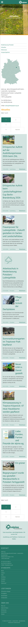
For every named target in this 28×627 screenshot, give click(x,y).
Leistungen (6, 588)
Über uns (5, 603)
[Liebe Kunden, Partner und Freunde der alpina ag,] (8, 434)
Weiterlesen (22, 169)
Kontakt (5, 548)
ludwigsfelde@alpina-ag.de (12, 105)
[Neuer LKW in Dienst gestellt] (8, 367)
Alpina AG (14, 527)
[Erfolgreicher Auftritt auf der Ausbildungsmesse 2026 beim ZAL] (8, 140)
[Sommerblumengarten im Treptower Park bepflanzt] (8, 331)
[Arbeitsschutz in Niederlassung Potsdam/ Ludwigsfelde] (8, 260)
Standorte (5, 568)
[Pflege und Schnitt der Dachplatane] (8, 300)
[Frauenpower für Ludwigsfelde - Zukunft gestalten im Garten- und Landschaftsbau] (8, 220)
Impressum (10, 622)
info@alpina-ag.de (9, 565)
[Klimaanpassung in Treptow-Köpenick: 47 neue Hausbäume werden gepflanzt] (8, 395)
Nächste (17, 129)
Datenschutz (17, 622)
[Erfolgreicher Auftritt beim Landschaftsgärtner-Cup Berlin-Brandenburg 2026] (8, 178)
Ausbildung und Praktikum (10, 537)
